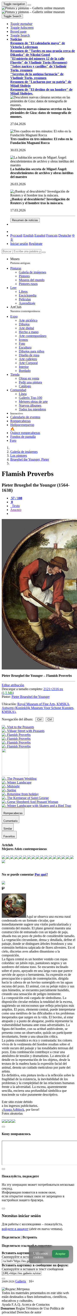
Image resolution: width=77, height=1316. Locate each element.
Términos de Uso (38, 1308)
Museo (20, 261)
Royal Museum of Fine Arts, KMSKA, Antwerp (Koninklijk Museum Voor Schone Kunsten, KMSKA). (38, 708)
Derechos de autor (29, 1312)
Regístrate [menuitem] (35, 243)
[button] (21, 24)
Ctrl (39, 719)
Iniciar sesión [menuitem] (19, 243)
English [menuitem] (28, 235)
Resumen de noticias (25, 220)
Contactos (43, 1304)
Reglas (21, 1308)
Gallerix (20, 1281)
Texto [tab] (15, 506)
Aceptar (60, 1253)
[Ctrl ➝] (19, 778)
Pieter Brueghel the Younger (31, 697)
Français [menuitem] (52, 235)
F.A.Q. (17, 1304)
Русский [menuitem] (16, 235)
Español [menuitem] (39, 235)
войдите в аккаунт (15, 1229)
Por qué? (41, 874)
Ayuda (7, 1304)
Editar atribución (13, 685)
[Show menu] (29, 5)
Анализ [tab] (15, 510)
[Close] (44, 252)
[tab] (16, 498)
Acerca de (29, 1304)
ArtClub (25, 309)
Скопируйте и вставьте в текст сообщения (32, 1269)
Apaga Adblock (13, 1109)
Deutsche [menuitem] (64, 235)
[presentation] (42, 514)
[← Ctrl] (16, 746)
